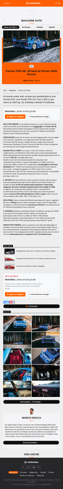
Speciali (52, 27)
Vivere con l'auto (10, 27)
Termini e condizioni (26, 476)
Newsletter (13, 472)
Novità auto (26, 27)
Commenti (32, 306)
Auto (5, 90)
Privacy (51, 472)
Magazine (12, 90)
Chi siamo (23, 472)
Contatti (43, 472)
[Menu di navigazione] (6, 3)
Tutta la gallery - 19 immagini (30, 402)
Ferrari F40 (38, 126)
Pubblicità (40, 476)
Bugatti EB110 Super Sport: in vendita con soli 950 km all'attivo (35, 251)
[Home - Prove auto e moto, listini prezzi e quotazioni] (33, 3)
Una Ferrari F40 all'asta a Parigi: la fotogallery (30, 266)
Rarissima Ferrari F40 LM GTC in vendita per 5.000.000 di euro (36, 258)
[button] (23, 467)
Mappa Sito (33, 472)
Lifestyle (40, 27)
